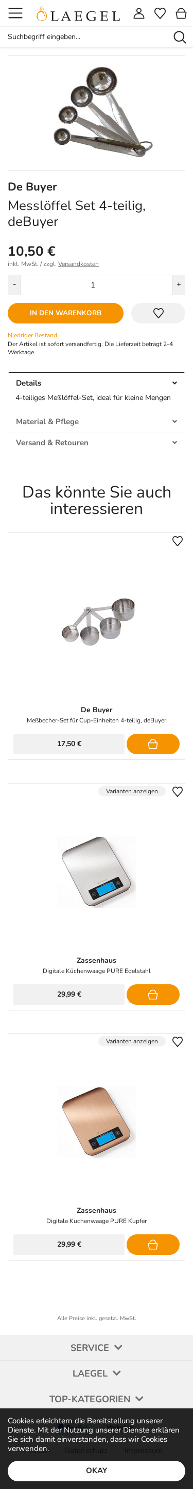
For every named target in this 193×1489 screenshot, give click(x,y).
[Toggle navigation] (15, 13)
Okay (96, 1470)
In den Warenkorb (65, 313)
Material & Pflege (47, 421)
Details (28, 383)
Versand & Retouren (52, 442)
